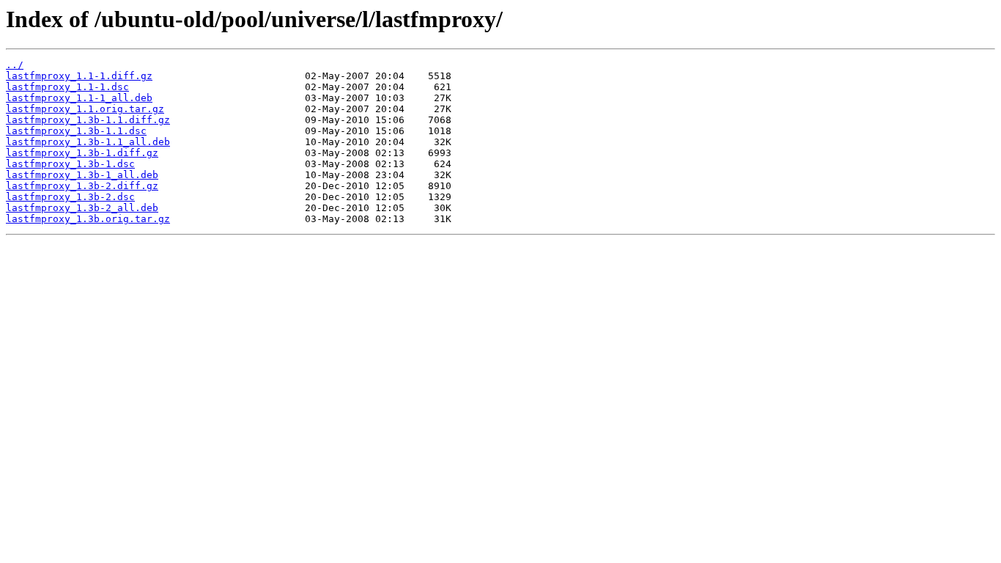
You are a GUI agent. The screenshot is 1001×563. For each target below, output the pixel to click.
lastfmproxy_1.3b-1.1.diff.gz (88, 119)
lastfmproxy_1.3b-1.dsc (70, 163)
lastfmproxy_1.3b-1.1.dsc (76, 130)
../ (14, 64)
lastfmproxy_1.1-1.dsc (67, 86)
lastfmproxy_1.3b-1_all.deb (82, 174)
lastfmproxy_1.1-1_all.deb (79, 97)
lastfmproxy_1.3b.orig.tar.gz (88, 218)
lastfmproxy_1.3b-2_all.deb (82, 207)
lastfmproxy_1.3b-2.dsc (70, 196)
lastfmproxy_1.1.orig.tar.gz (85, 108)
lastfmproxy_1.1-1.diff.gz (79, 75)
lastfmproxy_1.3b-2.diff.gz (82, 185)
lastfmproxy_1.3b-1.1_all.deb (88, 141)
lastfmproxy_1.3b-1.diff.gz (82, 152)
